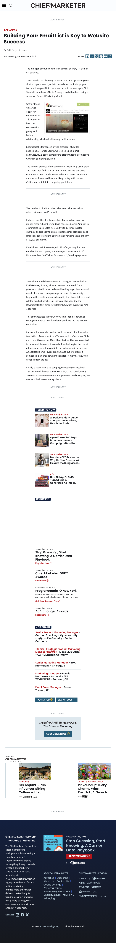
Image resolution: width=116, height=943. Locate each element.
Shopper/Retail (58, 415)
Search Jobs (65, 699)
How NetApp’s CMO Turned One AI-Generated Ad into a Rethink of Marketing (63, 481)
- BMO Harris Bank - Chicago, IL (55, 664)
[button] (4, 5)
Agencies (10, 30)
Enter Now (41, 580)
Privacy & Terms (53, 888)
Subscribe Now (56, 734)
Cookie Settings (52, 884)
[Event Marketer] (30, 797)
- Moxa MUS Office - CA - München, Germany (58, 652)
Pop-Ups (23, 782)
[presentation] (42, 420)
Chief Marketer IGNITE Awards (51, 575)
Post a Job (43, 699)
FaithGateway (33, 155)
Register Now (42, 563)
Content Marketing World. (50, 96)
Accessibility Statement (57, 891)
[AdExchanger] (77, 862)
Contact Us (62, 881)
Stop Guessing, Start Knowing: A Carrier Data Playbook (53, 556)
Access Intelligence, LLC (51, 926)
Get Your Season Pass (47, 601)
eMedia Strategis (55, 92)
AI (51, 474)
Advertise (49, 878)
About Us (49, 881)
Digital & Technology (89, 782)
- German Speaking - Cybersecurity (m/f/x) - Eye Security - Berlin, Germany (57, 637)
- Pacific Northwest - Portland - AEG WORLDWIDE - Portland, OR (52, 676)
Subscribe (62, 878)
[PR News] (85, 797)
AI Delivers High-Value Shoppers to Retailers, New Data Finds (64, 420)
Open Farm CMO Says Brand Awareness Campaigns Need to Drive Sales (63, 442)
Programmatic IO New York (56, 591)
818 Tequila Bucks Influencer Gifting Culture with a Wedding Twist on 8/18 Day (32, 792)
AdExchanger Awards (51, 611)
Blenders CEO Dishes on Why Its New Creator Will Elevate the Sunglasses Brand (65, 462)
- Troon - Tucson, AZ (54, 688)
